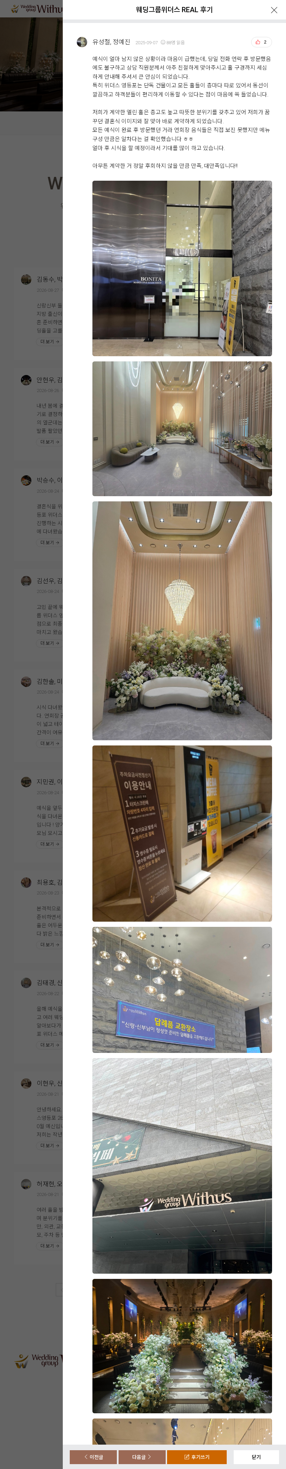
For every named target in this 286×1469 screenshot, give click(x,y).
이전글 (96, 1457)
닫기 (256, 1457)
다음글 (139, 1457)
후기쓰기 (199, 1457)
